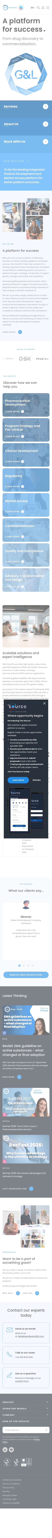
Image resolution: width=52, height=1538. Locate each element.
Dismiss (37, 780)
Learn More (18, 780)
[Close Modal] (44, 703)
